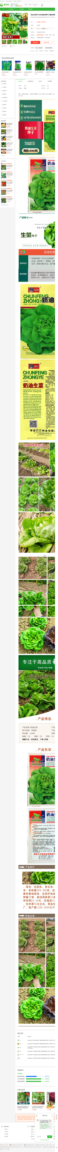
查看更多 (3, 155)
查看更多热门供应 (5, 205)
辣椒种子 (4, 94)
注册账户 (6, 1129)
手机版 (2, 1)
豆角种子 (4, 108)
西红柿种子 (5, 97)
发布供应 (32, 1136)
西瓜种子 (4, 104)
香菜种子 (4, 111)
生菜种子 (4, 87)
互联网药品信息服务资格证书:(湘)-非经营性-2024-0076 (11, 1147)
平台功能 (6, 1131)
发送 (50, 1136)
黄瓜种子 (4, 90)
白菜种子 (4, 83)
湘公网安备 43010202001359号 (17, 1145)
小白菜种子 (5, 101)
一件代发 (32, 1138)
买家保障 (6, 1136)
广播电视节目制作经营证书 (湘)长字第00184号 (32, 1147)
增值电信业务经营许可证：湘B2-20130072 (43, 1145)
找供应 (32, 1129)
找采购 (32, 1131)
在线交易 (6, 1134)
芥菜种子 (4, 114)
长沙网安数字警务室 (30, 1145)
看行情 (32, 1134)
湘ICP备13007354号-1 (4, 1145)
